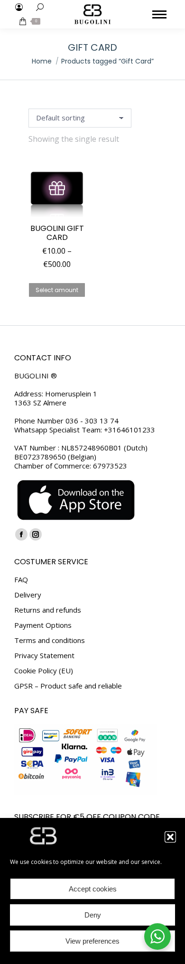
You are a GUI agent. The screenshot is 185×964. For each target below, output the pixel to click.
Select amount (57, 290)
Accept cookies (93, 889)
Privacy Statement (44, 655)
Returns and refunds (47, 610)
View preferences (92, 941)
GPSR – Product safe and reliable (68, 685)
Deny (92, 915)
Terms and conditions (49, 640)
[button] (170, 837)
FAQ (21, 579)
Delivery (27, 594)
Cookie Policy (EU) (43, 670)
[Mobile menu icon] (159, 14)
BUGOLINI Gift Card (57, 233)
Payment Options (43, 625)
